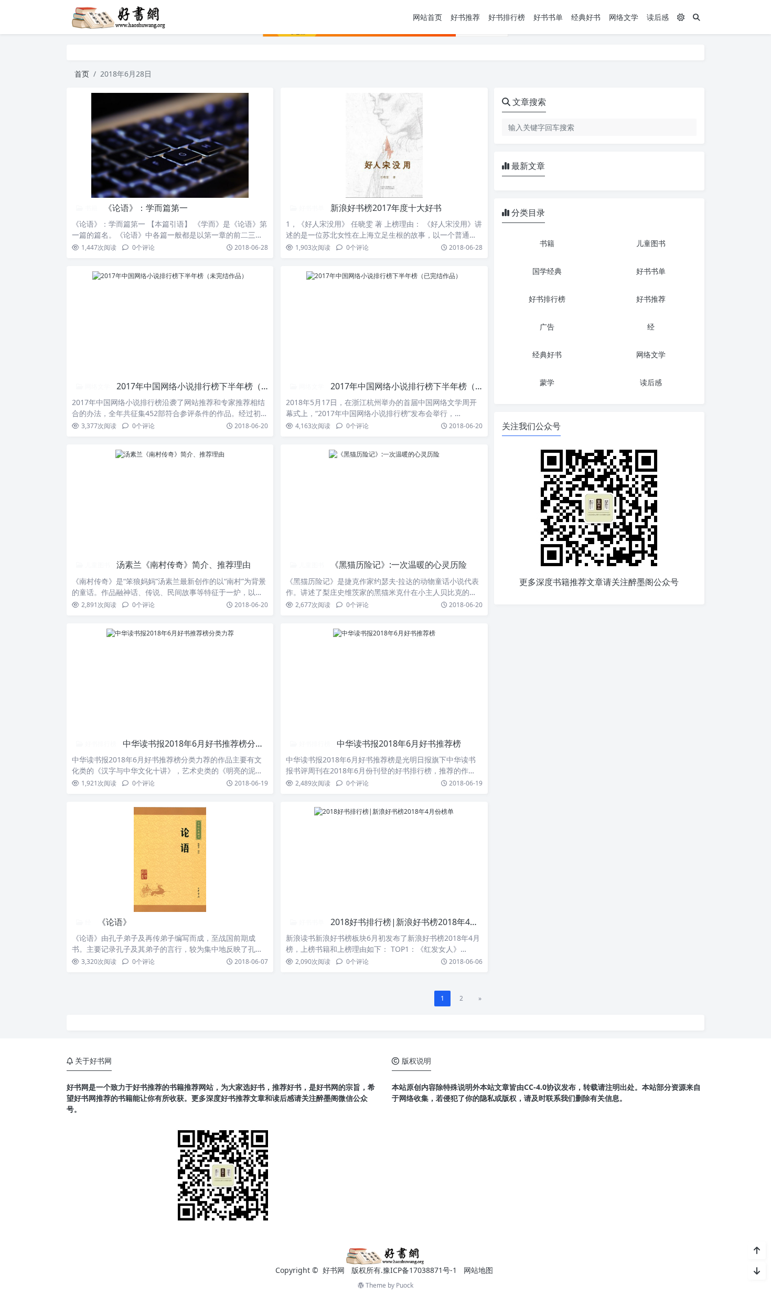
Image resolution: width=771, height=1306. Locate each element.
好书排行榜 (506, 17)
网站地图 (478, 1270)
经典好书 (586, 17)
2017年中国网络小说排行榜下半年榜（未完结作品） (214, 386)
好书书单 (548, 17)
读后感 (658, 17)
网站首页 (427, 17)
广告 (547, 327)
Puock (404, 1285)
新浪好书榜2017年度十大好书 (386, 208)
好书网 (335, 1270)
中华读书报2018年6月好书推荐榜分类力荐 (202, 743)
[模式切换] (681, 17)
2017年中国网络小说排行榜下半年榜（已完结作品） (428, 386)
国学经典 (547, 271)
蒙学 (547, 382)
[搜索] (696, 17)
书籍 (90, 208)
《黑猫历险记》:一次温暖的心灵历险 (398, 564)
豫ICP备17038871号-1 (420, 1270)
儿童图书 (96, 564)
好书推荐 (465, 17)
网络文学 (623, 17)
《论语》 (114, 922)
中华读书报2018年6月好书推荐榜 (399, 743)
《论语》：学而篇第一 (146, 208)
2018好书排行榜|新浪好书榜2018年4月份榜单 (417, 922)
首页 (81, 74)
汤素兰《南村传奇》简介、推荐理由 (183, 564)
